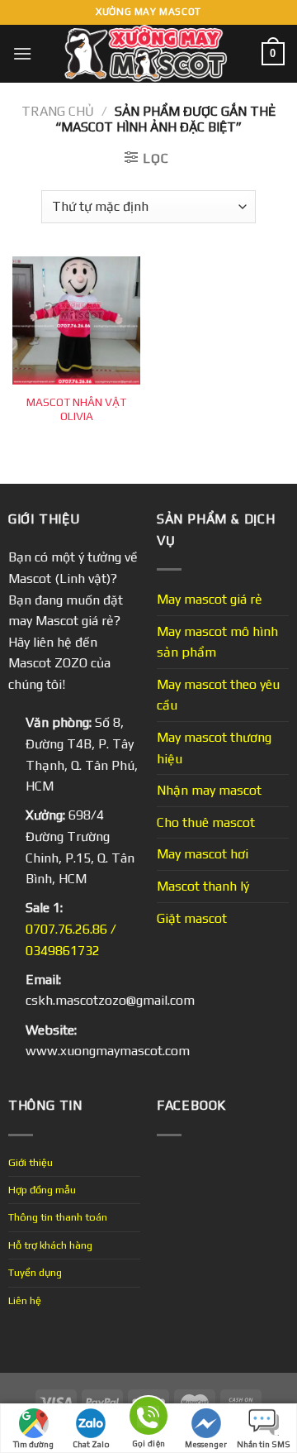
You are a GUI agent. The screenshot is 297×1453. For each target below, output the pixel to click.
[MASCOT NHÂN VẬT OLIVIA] (76, 320)
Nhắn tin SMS (263, 1444)
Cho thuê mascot (206, 822)
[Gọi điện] (148, 1418)
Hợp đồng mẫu (42, 1189)
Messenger (206, 1444)
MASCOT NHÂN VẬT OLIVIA (76, 409)
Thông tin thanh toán (57, 1217)
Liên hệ (24, 1300)
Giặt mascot (192, 918)
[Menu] (22, 53)
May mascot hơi (202, 854)
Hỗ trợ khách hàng (50, 1245)
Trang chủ (57, 111)
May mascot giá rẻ (209, 599)
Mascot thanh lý (203, 886)
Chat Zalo (91, 1444)
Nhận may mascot (209, 790)
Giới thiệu (30, 1162)
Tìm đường (33, 1444)
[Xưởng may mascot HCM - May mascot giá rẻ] (147, 54)
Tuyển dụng (35, 1272)
